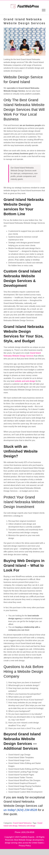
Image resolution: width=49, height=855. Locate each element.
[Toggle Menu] (43, 10)
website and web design (25, 381)
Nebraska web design (26, 826)
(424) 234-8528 (27, 832)
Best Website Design (23, 840)
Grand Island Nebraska (22, 823)
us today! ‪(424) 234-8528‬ (20, 810)
